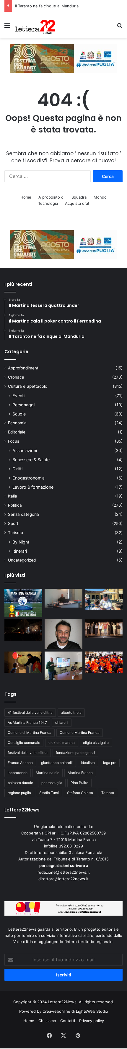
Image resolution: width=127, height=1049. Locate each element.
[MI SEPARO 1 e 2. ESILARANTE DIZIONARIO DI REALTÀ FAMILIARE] (104, 628)
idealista (88, 762)
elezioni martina (61, 742)
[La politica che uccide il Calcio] (63, 598)
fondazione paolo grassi (75, 752)
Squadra (79, 197)
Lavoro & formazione (32, 487)
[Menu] (7, 27)
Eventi (18, 395)
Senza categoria (23, 514)
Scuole (19, 413)
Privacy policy (91, 1020)
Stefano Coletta (80, 793)
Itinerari (19, 551)
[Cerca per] (120, 27)
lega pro (109, 762)
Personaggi (23, 404)
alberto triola (71, 712)
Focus (13, 441)
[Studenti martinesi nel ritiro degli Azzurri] (104, 599)
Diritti (17, 468)
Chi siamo (47, 1020)
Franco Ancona (20, 762)
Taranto (107, 793)
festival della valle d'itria (28, 752)
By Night (20, 541)
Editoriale (16, 432)
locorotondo (17, 772)
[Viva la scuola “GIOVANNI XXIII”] (104, 662)
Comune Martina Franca (80, 732)
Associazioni (24, 450)
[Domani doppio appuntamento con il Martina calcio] (23, 603)
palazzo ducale (20, 782)
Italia (12, 496)
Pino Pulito (79, 782)
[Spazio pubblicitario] (63, 58)
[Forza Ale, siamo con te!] (63, 634)
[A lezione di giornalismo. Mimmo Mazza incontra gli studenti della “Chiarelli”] (63, 666)
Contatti (67, 1020)
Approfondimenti (23, 368)
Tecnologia (48, 203)
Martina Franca (80, 772)
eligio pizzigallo (96, 742)
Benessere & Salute (31, 459)
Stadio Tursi (49, 793)
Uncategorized (22, 560)
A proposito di (51, 197)
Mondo (100, 197)
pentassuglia (51, 782)
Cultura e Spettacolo (27, 386)
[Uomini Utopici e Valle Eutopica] (23, 630)
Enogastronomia (28, 477)
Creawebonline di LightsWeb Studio (75, 1011)
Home (25, 197)
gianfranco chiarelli (57, 762)
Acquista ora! (77, 203)
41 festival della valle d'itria (30, 712)
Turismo (15, 532)
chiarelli (61, 722)
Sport (13, 523)
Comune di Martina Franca (29, 732)
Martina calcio (47, 772)
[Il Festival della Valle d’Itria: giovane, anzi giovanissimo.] (23, 662)
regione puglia (19, 793)
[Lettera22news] (35, 25)
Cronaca (16, 377)
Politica (15, 505)
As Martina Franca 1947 (27, 722)
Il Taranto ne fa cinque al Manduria (47, 6)
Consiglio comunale (24, 742)
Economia (17, 422)
